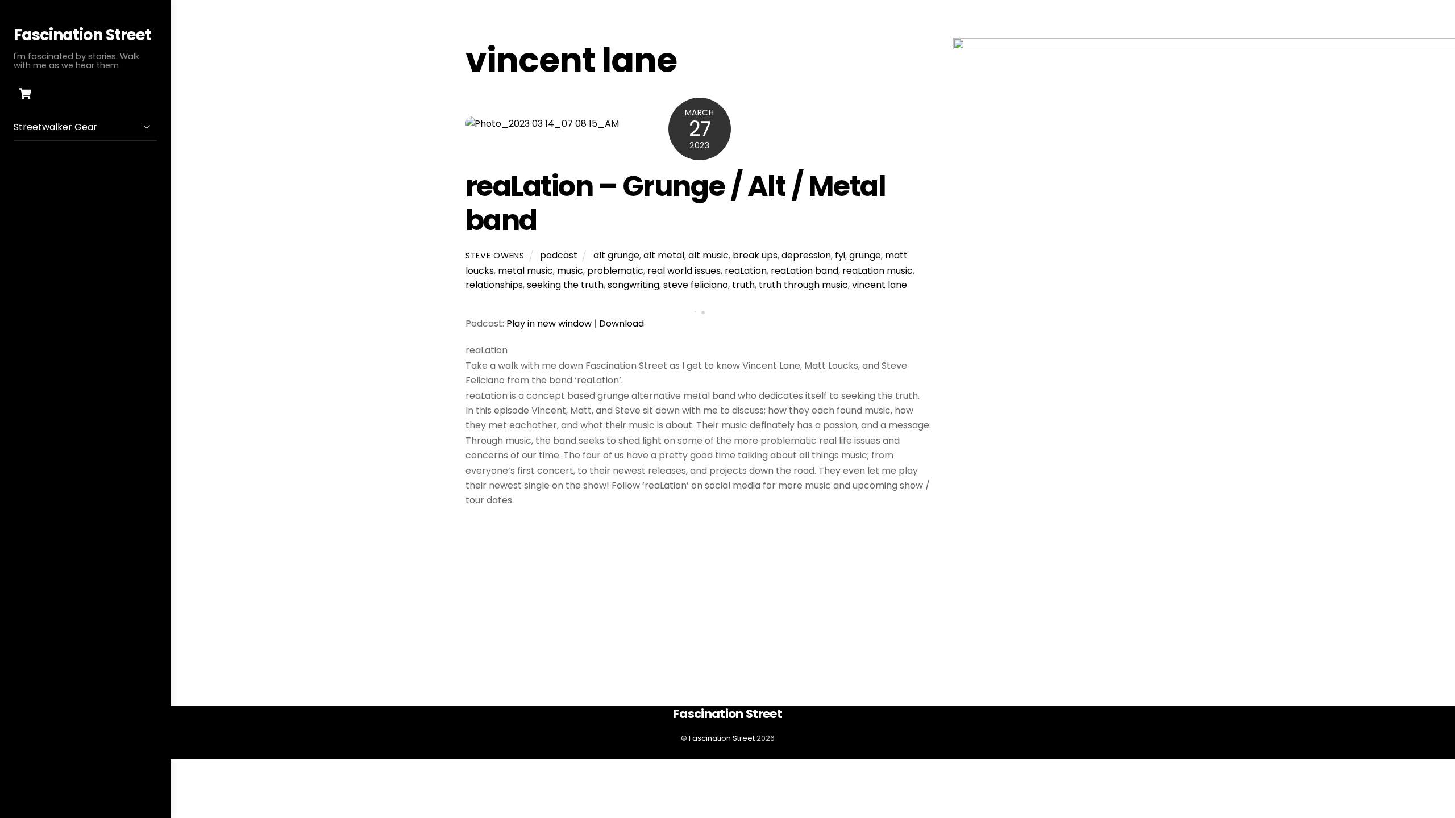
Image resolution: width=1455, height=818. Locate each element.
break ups (755, 255)
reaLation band (804, 270)
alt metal (663, 255)
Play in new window (549, 323)
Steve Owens (495, 255)
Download (621, 323)
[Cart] (25, 93)
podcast (558, 255)
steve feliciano (695, 284)
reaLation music (877, 270)
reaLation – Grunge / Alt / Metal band (675, 203)
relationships (494, 284)
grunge (865, 255)
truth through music (803, 284)
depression (806, 255)
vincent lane (879, 284)
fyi (840, 255)
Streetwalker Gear (55, 126)
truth (743, 284)
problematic (615, 270)
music (570, 270)
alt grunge (616, 255)
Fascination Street (722, 738)
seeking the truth (565, 284)
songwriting (633, 284)
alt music (708, 255)
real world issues (684, 270)
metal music (525, 270)
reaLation (746, 270)
